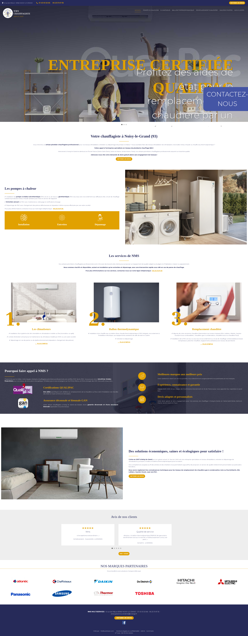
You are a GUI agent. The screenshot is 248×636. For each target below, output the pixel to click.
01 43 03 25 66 (142, 612)
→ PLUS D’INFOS (41, 343)
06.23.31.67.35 (58, 209)
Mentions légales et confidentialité (127, 631)
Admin (143, 631)
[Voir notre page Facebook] (124, 622)
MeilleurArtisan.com (107, 631)
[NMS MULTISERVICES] (20, 13)
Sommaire (150, 631)
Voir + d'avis (124, 553)
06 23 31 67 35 (154, 612)
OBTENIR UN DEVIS (237, 3)
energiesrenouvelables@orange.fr (124, 614)
